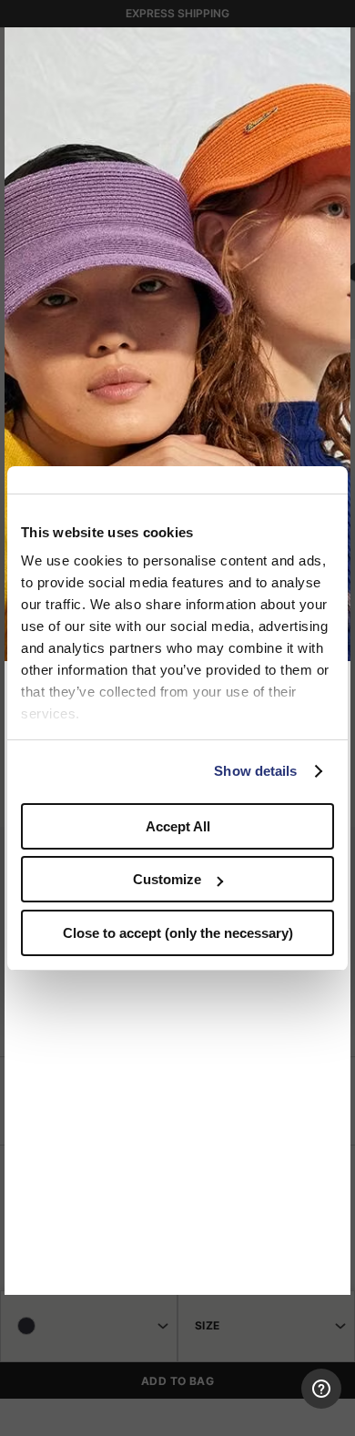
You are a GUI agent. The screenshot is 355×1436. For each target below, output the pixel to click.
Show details (255, 771)
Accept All (178, 826)
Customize (167, 879)
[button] (330, 47)
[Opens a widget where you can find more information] (274, 1404)
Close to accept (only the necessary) (178, 933)
